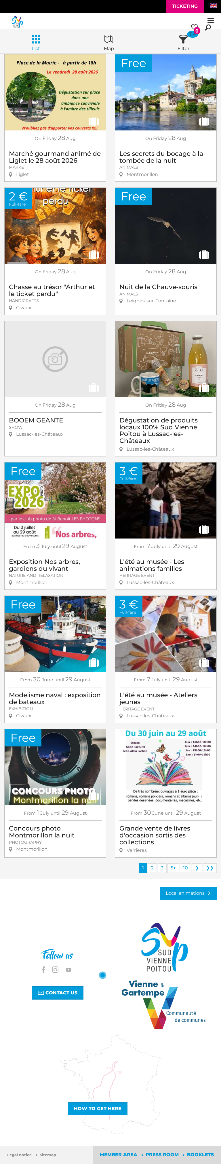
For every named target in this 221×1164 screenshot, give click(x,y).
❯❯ (210, 868)
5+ (173, 868)
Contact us (60, 993)
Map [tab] (109, 48)
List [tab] (36, 48)
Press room (163, 1154)
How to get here (97, 1108)
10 (185, 868)
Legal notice (20, 1155)
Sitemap (48, 1155)
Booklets (200, 1154)
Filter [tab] (183, 48)
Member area (119, 1154)
